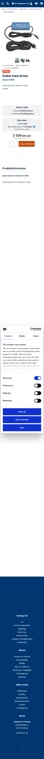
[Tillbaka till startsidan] (22, 3)
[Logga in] (31, 3)
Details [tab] (22, 336)
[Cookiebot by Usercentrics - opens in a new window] (31, 329)
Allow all (22, 412)
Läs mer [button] (5, 88)
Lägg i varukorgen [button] (26, 144)
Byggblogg (22, 629)
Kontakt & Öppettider (22, 625)
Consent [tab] (8, 336)
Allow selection (22, 420)
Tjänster (22, 650)
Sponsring (22, 677)
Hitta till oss (20, 733)
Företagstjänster (22, 674)
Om (22, 622)
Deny (22, 428)
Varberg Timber (22, 636)
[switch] (37, 386)
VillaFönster (22, 632)
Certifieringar (22, 642)
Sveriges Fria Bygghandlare (22, 639)
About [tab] (36, 336)
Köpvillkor (22, 694)
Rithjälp (22, 663)
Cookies (22, 705)
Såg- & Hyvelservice (22, 667)
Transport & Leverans (22, 656)
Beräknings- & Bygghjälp (22, 670)
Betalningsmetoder (22, 701)
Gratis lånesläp (22, 660)
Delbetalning (22, 691)
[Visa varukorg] (41, 3)
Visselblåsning (22, 708)
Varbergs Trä (22, 616)
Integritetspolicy (22, 698)
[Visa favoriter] (36, 3)
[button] (12, 3)
